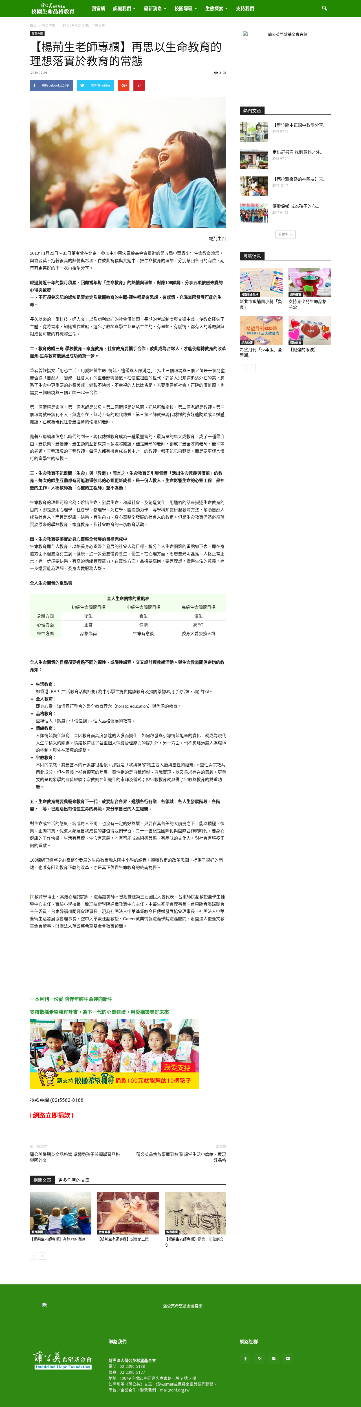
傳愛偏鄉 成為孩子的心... (295, 206)
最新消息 (153, 8)
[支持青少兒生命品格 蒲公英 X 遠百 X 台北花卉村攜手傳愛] (310, 282)
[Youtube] (287, 1358)
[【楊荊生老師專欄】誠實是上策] (128, 1213)
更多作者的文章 (74, 1180)
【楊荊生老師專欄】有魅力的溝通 (57, 1239)
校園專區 (184, 8)
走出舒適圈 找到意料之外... (297, 152)
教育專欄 (37, 34)
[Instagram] (259, 1358)
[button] (324, 8)
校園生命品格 (249, 295)
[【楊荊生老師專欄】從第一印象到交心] (195, 1213)
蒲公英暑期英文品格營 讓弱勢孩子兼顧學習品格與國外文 (75, 1157)
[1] (224, 238)
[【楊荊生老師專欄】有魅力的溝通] (60, 1213)
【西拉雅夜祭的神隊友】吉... (299, 179)
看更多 (283, 234)
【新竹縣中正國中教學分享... (299, 125)
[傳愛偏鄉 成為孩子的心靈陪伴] (254, 213)
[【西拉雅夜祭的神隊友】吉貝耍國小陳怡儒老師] (254, 186)
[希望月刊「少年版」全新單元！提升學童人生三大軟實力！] (261, 330)
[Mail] (273, 1358)
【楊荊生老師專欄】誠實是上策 (123, 1239)
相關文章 (42, 1180)
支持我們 (245, 8)
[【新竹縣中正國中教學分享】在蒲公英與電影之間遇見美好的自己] (254, 132)
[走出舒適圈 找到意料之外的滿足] (254, 159)
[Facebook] (245, 1358)
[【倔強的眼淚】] (310, 330)
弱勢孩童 (295, 295)
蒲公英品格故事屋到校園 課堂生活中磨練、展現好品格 (181, 1157)
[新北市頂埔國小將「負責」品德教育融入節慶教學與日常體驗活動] (261, 282)
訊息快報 (247, 343)
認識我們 (122, 8)
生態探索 (214, 8)
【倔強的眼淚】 (303, 349)
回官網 (98, 8)
